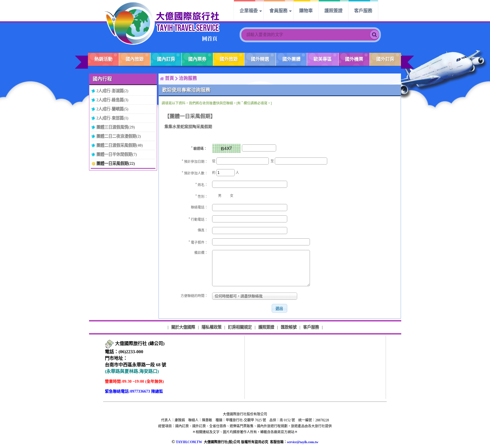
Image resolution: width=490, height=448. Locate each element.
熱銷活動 (103, 59)
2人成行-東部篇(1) (112, 118)
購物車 (306, 10)
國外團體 (291, 59)
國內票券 (197, 59)
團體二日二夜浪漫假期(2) (118, 136)
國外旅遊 (229, 59)
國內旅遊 (135, 59)
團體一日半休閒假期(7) (116, 154)
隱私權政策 (211, 327)
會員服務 (278, 10)
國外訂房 (385, 59)
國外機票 (354, 59)
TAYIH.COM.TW (189, 442)
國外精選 (260, 59)
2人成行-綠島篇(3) (112, 100)
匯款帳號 (289, 327)
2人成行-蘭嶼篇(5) (112, 109)
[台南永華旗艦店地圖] (109, 344)
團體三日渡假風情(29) (115, 127)
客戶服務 (363, 10)
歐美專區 (323, 59)
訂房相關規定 (240, 327)
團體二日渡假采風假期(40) (119, 145)
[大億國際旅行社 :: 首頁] (162, 23)
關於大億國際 (183, 327)
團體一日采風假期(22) (115, 163)
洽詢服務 (188, 78)
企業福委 (249, 10)
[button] (279, 308)
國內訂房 (166, 59)
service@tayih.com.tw (302, 442)
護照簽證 (333, 10)
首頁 (169, 78)
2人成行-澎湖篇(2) (112, 91)
